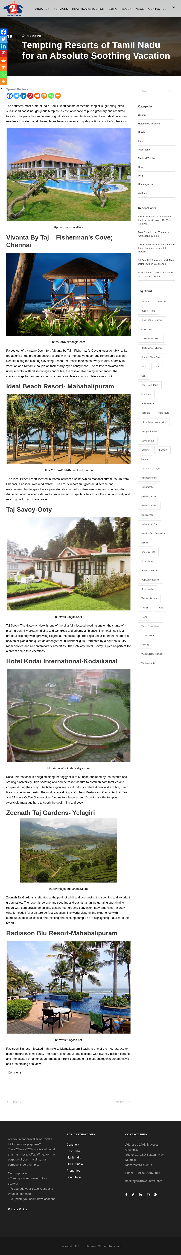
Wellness (143, 193)
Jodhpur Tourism (149, 431)
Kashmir (145, 450)
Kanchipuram (147, 441)
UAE (140, 175)
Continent (73, 1144)
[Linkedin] (23, 96)
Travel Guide (147, 635)
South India (74, 1177)
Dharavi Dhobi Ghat (150, 357)
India (141, 141)
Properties (73, 1170)
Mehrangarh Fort (149, 524)
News (140, 8)
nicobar (145, 543)
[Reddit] (37, 96)
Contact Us (157, 8)
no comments (34, 36)
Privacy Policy (17, 1209)
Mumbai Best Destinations (154, 533)
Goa (143, 376)
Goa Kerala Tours (149, 385)
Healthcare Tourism (88, 8)
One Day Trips (148, 552)
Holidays (145, 413)
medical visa (147, 515)
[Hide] (1, 88)
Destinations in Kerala (152, 348)
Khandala (162, 450)
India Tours (163, 413)
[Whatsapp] (51, 96)
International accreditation (153, 422)
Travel (144, 617)
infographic (144, 149)
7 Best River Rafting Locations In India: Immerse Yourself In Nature (156, 248)
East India (73, 1151)
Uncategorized (146, 184)
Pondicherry (147, 561)
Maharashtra (147, 487)
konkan (144, 459)
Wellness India (148, 663)
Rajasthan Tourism (150, 580)
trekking (145, 645)
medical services (149, 496)
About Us (42, 8)
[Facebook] (10, 96)
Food (143, 366)
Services (61, 8)
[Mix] (44, 96)
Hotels (141, 132)
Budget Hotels (148, 311)
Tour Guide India (149, 598)
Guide (113, 8)
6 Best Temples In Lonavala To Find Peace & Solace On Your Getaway (155, 220)
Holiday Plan (147, 403)
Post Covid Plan (149, 570)
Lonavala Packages (150, 468)
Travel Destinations (150, 626)
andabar (145, 301)
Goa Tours (146, 394)
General (142, 114)
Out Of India (75, 1164)
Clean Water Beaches (151, 320)
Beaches (162, 301)
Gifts (157, 366)
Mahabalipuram (149, 478)
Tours (160, 608)
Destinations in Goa (150, 338)
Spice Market (147, 589)
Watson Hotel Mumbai (152, 654)
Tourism (145, 608)
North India (74, 1157)
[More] (58, 96)
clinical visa (147, 329)
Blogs (127, 8)
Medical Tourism (147, 158)
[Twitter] (16, 96)
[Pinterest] (30, 96)
